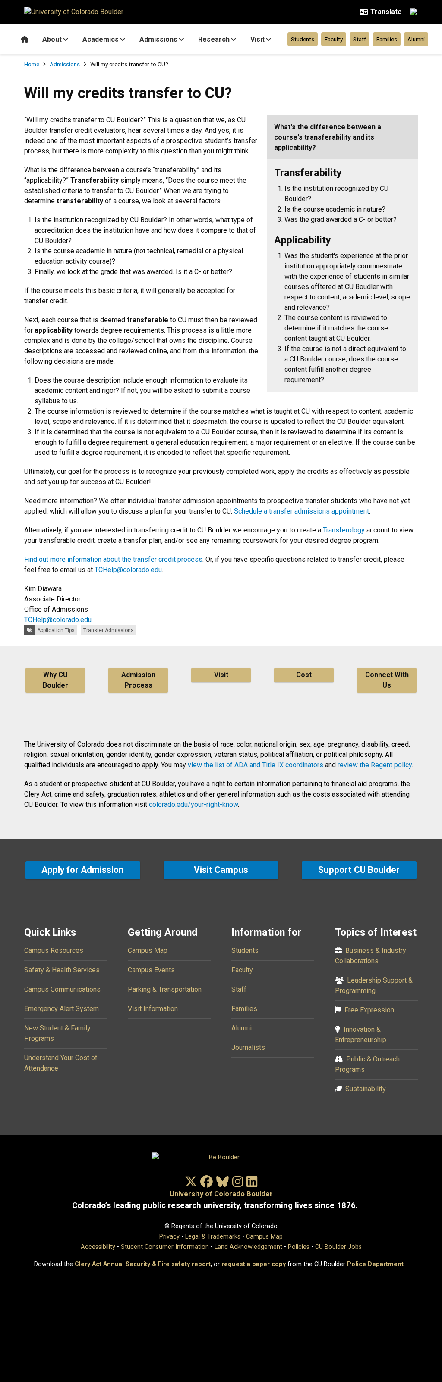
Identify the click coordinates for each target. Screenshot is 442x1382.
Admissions (158, 39)
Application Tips (56, 630)
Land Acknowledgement (248, 1247)
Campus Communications (62, 989)
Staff (359, 39)
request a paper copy (253, 1264)
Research (214, 39)
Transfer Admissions (108, 630)
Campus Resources (53, 950)
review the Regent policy (375, 765)
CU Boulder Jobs (338, 1247)
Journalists (248, 1047)
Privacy (169, 1236)
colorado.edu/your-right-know (193, 804)
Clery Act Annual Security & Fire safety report (143, 1264)
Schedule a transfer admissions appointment (301, 511)
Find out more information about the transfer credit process (113, 559)
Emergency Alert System (61, 1009)
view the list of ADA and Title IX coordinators (255, 765)
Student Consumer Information (165, 1247)
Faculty (334, 39)
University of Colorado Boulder (221, 1194)
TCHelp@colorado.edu (128, 570)
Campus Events (151, 970)
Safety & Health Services (62, 970)
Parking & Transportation (165, 989)
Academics (100, 39)
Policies (298, 1247)
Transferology (344, 530)
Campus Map (147, 950)
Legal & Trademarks (212, 1236)
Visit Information (153, 1009)
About (52, 39)
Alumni (416, 39)
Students (302, 39)
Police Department (375, 1264)
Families (386, 39)
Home (31, 64)
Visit (257, 39)
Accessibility (98, 1247)
